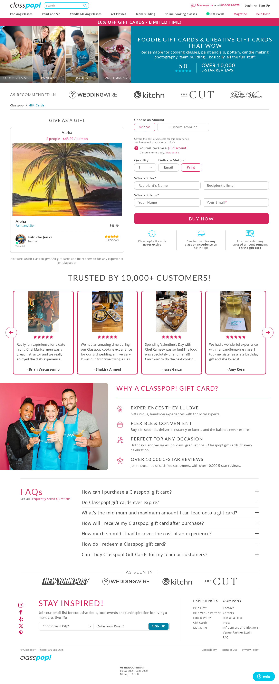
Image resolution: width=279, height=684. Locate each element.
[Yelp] (20, 619)
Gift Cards (217, 14)
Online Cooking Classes (180, 14)
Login (248, 5)
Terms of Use (229, 649)
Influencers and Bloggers (241, 627)
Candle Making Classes (86, 14)
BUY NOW (201, 218)
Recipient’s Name (153, 185)
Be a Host (263, 14)
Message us (205, 5)
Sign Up (264, 5)
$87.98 (144, 127)
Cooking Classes (21, 14)
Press (226, 623)
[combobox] (66, 626)
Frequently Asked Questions (50, 499)
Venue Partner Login (237, 632)
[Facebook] (20, 612)
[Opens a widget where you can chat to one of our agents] (263, 677)
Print (191, 167)
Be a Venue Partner (207, 613)
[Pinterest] (20, 632)
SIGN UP (158, 626)
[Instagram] (20, 605)
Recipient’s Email (221, 185)
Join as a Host (232, 618)
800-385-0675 (230, 5)
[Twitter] (20, 626)
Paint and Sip (51, 14)
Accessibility (209, 649)
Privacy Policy (250, 649)
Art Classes (118, 14)
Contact (228, 608)
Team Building (145, 14)
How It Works (202, 618)
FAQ (226, 637)
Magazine (240, 14)
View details (172, 152)
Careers (228, 613)
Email (168, 167)
